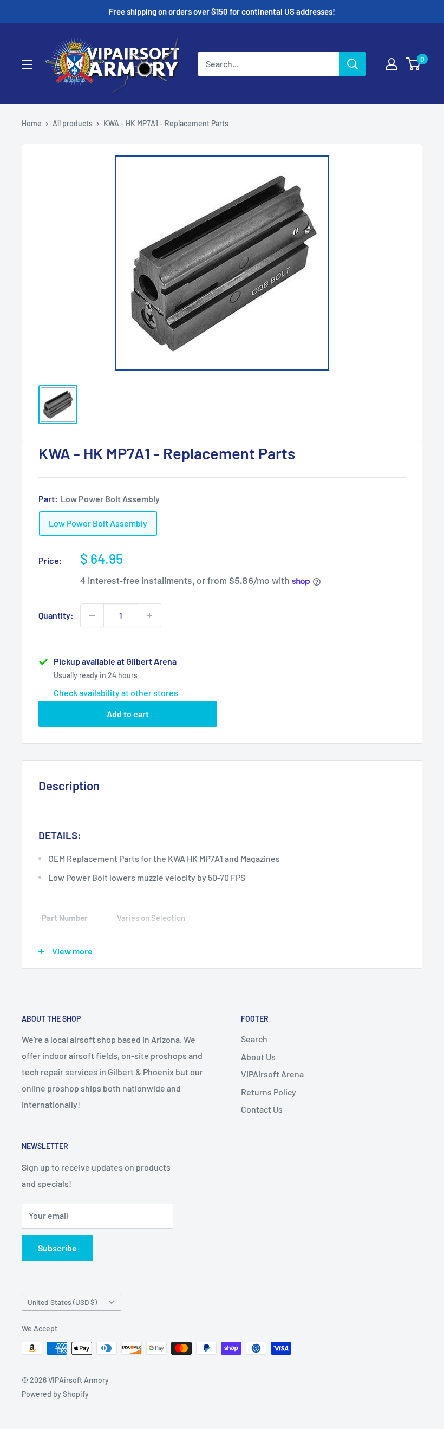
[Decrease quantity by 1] (92, 615)
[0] (413, 63)
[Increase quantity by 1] (149, 615)
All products (73, 123)
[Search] (352, 64)
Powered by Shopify (55, 1394)
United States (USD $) (62, 1302)
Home (32, 123)
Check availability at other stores (116, 692)
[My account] (391, 64)
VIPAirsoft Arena (272, 1074)
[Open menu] (27, 64)
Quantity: (56, 615)
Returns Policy (268, 1092)
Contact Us (262, 1109)
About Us (258, 1056)
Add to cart (128, 714)
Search (254, 1039)
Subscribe (57, 1248)
